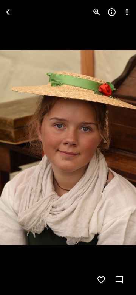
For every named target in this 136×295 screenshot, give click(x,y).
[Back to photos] (9, 12)
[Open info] (111, 12)
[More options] (126, 12)
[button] (21, 147)
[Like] (101, 279)
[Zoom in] (96, 12)
